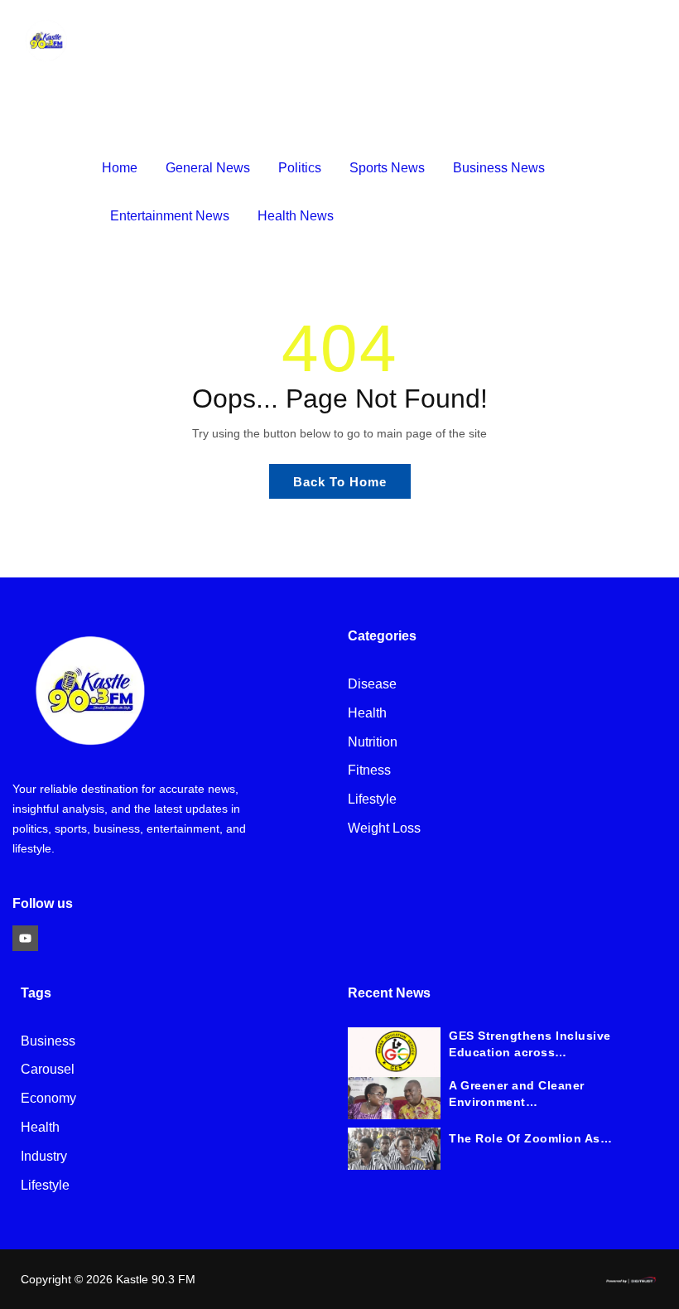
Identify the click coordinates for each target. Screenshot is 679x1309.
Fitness (369, 771)
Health (367, 713)
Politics (299, 168)
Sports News (387, 168)
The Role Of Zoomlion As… (530, 1138)
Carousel (48, 1070)
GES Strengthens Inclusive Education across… (530, 1044)
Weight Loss (384, 829)
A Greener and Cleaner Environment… (517, 1094)
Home (119, 168)
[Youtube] (25, 938)
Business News (499, 168)
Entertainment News (169, 216)
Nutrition (372, 742)
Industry (44, 1157)
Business (48, 1041)
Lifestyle (372, 800)
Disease (372, 684)
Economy (48, 1099)
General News (208, 168)
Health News (296, 216)
